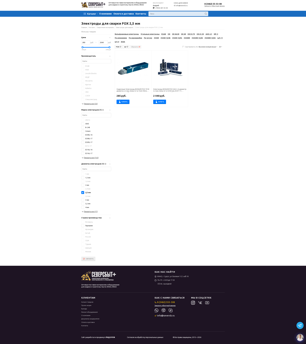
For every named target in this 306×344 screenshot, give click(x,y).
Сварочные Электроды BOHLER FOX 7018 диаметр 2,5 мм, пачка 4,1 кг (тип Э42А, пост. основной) (133, 90)
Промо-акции (86, 305)
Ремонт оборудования (89, 312)
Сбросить (134, 47)
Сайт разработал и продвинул (98, 337)
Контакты (141, 13)
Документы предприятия (90, 319)
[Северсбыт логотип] (93, 4)
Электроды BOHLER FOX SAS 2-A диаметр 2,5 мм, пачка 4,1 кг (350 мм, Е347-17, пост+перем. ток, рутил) (169, 90)
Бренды (84, 309)
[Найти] (205, 13)
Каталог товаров (87, 302)
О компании (105, 13)
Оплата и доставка (123, 13)
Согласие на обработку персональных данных (145, 337)
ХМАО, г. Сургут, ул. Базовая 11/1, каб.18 (173, 276)
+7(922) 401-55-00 (161, 8)
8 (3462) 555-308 (166, 302)
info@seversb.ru (182, 5)
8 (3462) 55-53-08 (213, 4)
